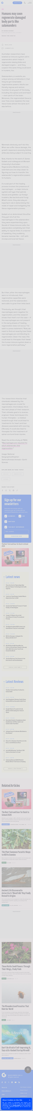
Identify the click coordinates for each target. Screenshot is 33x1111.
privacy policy (16, 1105)
